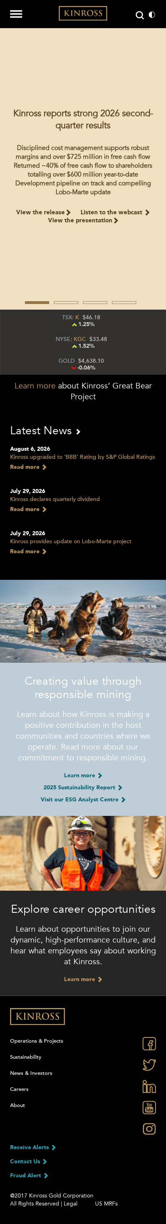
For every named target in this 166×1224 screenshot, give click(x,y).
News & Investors (31, 1073)
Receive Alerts (30, 1147)
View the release (40, 213)
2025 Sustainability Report (80, 788)
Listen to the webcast (112, 213)
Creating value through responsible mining (83, 687)
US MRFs (106, 1203)
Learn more (35, 386)
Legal (70, 1203)
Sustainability (26, 1057)
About (17, 1105)
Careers (19, 1089)
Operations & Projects (36, 1041)
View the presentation (80, 221)
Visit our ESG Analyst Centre (80, 800)
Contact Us (26, 1161)
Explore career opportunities (83, 909)
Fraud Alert (26, 1176)
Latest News (42, 430)
